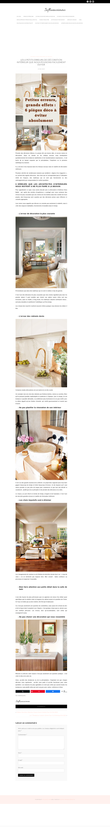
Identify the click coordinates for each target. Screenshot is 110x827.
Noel (80, 19)
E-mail (20, 760)
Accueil (19, 16)
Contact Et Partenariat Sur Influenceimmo (47, 23)
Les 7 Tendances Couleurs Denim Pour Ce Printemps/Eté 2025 (47, 715)
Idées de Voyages (72, 19)
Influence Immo (46, 799)
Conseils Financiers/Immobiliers (65, 16)
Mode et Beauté (43, 19)
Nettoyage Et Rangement (58, 19)
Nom (20, 753)
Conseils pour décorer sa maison (45, 16)
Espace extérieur (28, 16)
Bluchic (62, 799)
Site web (20, 767)
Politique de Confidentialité (25, 23)
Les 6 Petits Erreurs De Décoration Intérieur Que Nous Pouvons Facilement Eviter (41, 62)
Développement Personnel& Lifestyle (27, 19)
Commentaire (22, 734)
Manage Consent (69, 799)
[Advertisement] (55, 38)
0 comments (41, 706)
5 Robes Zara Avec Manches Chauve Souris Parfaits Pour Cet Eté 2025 (37, 712)
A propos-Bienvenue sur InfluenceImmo (72, 23)
